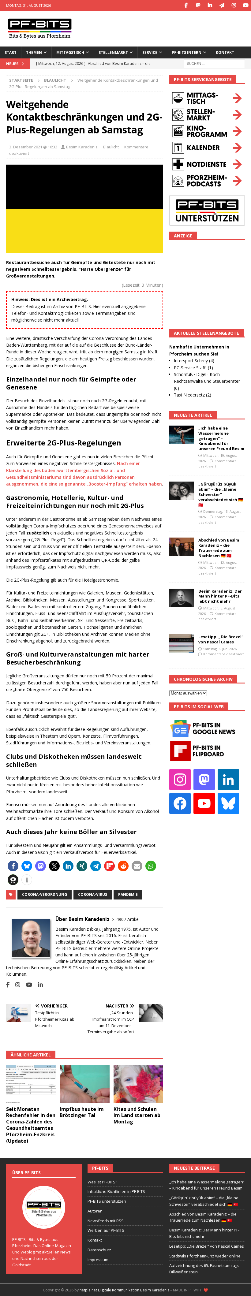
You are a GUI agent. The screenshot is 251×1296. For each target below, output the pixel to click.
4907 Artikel (128, 919)
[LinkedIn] (209, 5)
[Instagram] (233, 5)
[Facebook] (186, 5)
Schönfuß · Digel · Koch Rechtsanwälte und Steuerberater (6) (207, 381)
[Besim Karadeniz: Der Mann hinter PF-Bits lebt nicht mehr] (181, 598)
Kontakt (225, 52)
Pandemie (128, 894)
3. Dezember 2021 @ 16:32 (33, 147)
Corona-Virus (92, 894)
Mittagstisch (70, 52)
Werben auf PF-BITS (106, 1230)
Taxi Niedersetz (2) (192, 395)
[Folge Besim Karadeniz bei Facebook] (7, 985)
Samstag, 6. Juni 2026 (220, 648)
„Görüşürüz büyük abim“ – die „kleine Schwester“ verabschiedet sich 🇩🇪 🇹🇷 (220, 494)
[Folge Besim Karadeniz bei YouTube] (26, 985)
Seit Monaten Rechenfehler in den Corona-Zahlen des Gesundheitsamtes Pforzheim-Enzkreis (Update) (30, 1125)
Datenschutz (99, 1250)
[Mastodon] (198, 5)
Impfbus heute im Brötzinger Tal (82, 1112)
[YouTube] (245, 5)
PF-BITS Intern (186, 52)
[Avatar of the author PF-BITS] (43, 1222)
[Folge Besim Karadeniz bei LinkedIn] (38, 985)
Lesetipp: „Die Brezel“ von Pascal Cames (220, 639)
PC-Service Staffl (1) (193, 368)
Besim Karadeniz (82, 147)
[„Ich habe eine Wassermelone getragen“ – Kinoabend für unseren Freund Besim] (181, 435)
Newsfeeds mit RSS (106, 1220)
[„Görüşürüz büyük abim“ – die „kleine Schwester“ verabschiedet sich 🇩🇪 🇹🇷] (181, 491)
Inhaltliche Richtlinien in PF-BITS (116, 1191)
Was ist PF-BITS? (102, 1182)
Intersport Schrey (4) (194, 360)
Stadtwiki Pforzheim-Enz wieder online (205, 1256)
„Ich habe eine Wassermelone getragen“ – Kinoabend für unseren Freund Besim (221, 438)
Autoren (95, 1211)
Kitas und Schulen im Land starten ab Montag (137, 1115)
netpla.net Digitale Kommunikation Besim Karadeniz (124, 1290)
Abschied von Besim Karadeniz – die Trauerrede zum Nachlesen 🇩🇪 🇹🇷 (218, 547)
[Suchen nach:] (214, 63)
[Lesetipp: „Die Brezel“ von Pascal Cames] (181, 643)
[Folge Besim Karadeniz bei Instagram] (15, 985)
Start (11, 52)
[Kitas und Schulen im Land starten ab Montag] (138, 1084)
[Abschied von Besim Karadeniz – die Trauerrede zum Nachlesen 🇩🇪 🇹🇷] (181, 547)
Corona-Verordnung (44, 894)
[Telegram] (221, 5)
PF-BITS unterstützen (107, 1201)
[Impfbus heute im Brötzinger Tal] (85, 1084)
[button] (13, 866)
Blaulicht (111, 147)
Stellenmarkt (113, 52)
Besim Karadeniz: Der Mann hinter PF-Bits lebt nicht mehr (220, 596)
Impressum (98, 1259)
